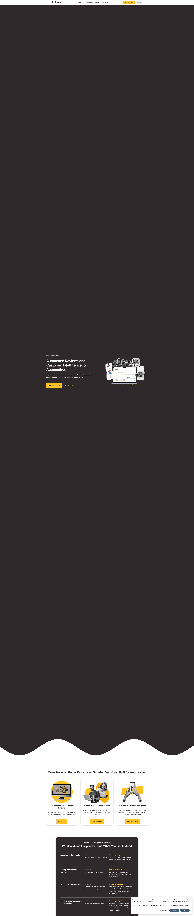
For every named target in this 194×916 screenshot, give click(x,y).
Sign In (139, 2)
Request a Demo (129, 2)
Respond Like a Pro (97, 821)
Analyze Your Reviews (132, 821)
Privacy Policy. (186, 902)
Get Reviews (61, 821)
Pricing (97, 2)
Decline (184, 910)
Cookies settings (163, 910)
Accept (174, 910)
